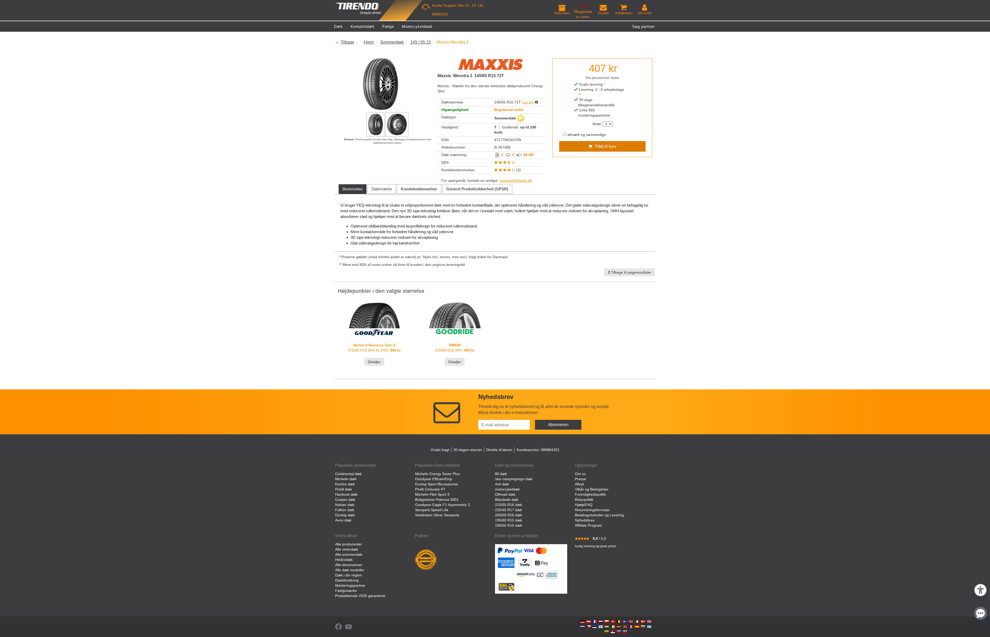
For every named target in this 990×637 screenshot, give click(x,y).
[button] (980, 589)
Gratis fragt (440, 450)
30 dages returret (467, 450)
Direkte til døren (499, 450)
